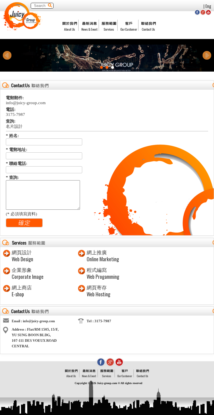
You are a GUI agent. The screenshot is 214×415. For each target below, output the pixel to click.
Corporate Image (27, 276)
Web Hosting (98, 294)
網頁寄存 (97, 287)
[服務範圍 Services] (106, 376)
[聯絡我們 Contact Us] (142, 376)
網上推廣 (97, 252)
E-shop (18, 294)
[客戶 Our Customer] (124, 376)
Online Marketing (103, 259)
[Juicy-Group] (22, 30)
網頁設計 (22, 252)
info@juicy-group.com (39, 321)
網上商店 (22, 287)
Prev (7, 55)
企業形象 (22, 270)
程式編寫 (97, 270)
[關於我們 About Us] (71, 376)
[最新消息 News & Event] (89, 376)
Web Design (22, 259)
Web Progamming (103, 276)
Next (206, 55)
